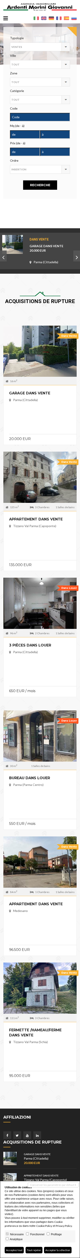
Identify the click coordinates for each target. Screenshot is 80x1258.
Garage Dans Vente (29, 393)
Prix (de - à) (17, 143)
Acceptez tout (14, 1250)
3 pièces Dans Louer (30, 645)
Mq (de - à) (17, 126)
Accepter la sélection (57, 1250)
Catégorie (17, 91)
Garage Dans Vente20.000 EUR (46, 248)
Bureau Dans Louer (29, 778)
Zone (13, 73)
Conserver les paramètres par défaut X (53, 1185)
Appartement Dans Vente (36, 519)
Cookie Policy (44, 1225)
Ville (13, 55)
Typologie (17, 38)
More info (40, 350)
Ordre (14, 160)
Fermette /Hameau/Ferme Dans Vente (35, 1032)
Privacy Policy (64, 1225)
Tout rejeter (34, 1250)
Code (14, 108)
